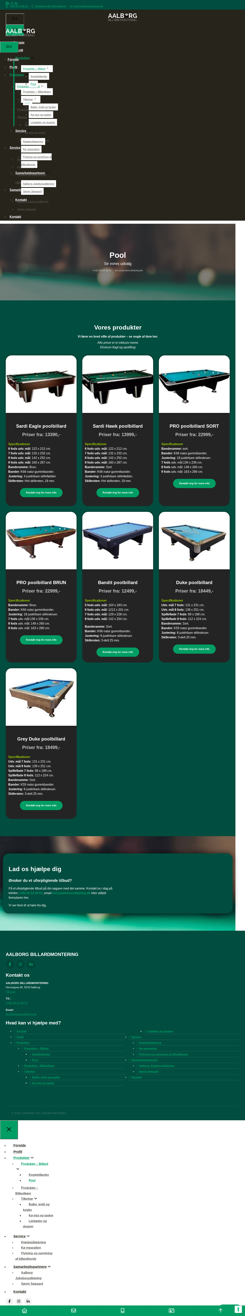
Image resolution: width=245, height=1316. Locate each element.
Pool (33, 83)
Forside (18, 42)
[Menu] (15, 19)
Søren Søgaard (32, 191)
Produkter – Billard (34, 68)
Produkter (22, 58)
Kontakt (15, 216)
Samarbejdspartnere (144, 1059)
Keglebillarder (39, 76)
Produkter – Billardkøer (37, 91)
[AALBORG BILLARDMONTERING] (20, 39)
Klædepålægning (33, 141)
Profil (19, 50)
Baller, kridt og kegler (43, 107)
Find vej (10, 991)
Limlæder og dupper (43, 122)
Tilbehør (28, 99)
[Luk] (9, 1129)
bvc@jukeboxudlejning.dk (88, 6)
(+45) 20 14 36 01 (19, 6)
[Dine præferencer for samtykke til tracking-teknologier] (238, 1309)
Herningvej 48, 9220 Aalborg (51, 6)
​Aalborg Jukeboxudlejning (38, 183)
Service (136, 1036)
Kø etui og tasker (41, 114)
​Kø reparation (31, 149)
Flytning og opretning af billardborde (163, 1054)
